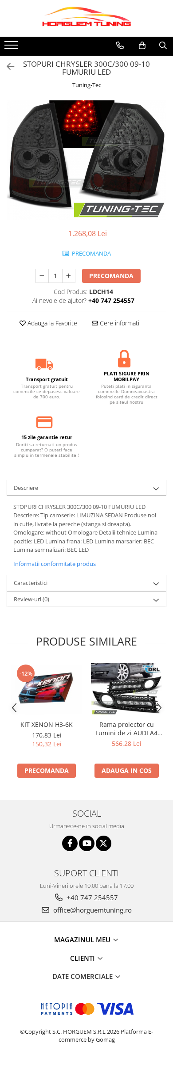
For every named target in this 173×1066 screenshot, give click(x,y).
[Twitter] (103, 843)
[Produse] (12, 47)
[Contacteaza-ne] (120, 45)
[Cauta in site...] (163, 45)
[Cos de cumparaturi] (142, 45)
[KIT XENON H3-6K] (46, 689)
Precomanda (111, 275)
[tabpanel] (86, 160)
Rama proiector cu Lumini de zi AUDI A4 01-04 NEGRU (126, 728)
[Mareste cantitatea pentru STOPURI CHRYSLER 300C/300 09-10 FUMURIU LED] (68, 276)
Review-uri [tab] (31, 599)
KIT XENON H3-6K (46, 724)
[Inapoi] (6, 67)
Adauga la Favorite (51, 323)
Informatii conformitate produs (54, 564)
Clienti (83, 958)
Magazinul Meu (83, 939)
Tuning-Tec (86, 85)
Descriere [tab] (26, 488)
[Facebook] (70, 843)
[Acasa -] (86, 18)
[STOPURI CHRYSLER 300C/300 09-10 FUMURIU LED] (86, 160)
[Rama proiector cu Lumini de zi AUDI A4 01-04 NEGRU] (126, 689)
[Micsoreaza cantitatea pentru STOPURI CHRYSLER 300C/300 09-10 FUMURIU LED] (42, 276)
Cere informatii (119, 323)
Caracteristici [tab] (30, 583)
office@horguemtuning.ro (91, 910)
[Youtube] (86, 843)
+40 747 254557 (91, 897)
